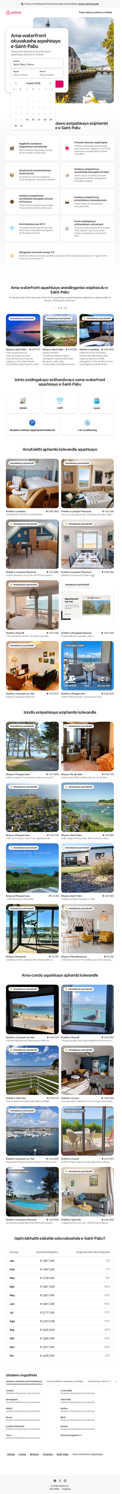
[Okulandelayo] (65, 308)
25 (27, 119)
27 (39, 119)
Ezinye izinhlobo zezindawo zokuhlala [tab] (65, 1381)
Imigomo (66, 1489)
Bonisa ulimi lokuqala (89, 4)
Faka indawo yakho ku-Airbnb (95, 12)
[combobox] (37, 64)
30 (15, 125)
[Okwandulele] (54, 308)
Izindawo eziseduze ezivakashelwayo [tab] (24, 1381)
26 (33, 119)
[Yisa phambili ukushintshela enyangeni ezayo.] (50, 83)
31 (22, 125)
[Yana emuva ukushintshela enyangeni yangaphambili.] (16, 83)
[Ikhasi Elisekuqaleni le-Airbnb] (13, 12)
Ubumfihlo (54, 1489)
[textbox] (24, 75)
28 (45, 119)
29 (50, 119)
